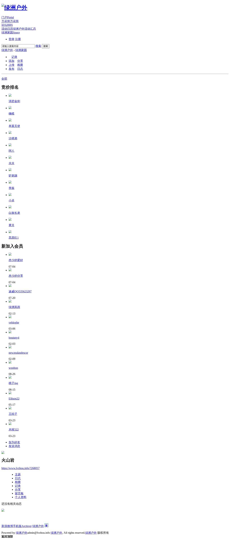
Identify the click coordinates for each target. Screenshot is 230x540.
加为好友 (14, 442)
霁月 (11, 225)
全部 (4, 78)
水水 (11, 163)
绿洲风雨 (14, 307)
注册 (18, 39)
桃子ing (13, 383)
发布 (11, 68)
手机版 (17, 526)
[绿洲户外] (14, 7)
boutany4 (14, 337)
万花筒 (10, 21)
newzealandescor (18, 352)
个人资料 (20, 497)
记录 (14, 56)
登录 (11, 39)
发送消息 (14, 446)
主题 (18, 474)
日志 (20, 68)
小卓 (11, 200)
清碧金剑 (14, 101)
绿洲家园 (10, 32)
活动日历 (18, 28)
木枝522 (14, 429)
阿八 (11, 150)
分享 (20, 60)
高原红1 (14, 237)
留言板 (19, 493)
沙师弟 (13, 138)
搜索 (38, 45)
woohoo (13, 367)
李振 (11, 188)
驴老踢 (13, 175)
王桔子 (13, 413)
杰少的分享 (16, 275)
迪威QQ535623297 (20, 291)
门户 (7, 17)
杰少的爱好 (16, 260)
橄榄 (11, 113)
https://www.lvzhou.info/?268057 (20, 468)
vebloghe (14, 322)
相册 (20, 64)
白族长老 (14, 212)
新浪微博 (7, 526)
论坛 (7, 24)
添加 (11, 60)
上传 (11, 64)
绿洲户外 (7, 50)
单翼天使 (14, 125)
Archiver (27, 526)
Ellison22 (14, 398)
